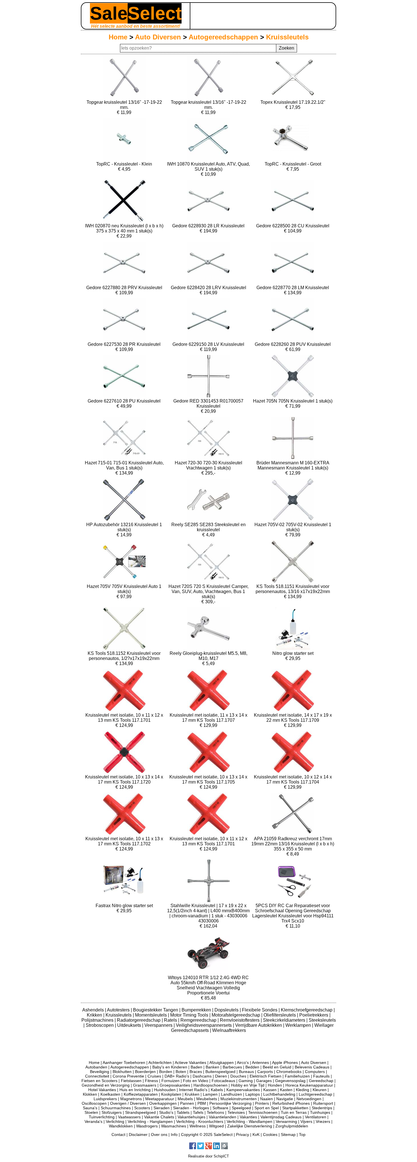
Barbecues (232, 1067)
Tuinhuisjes (320, 1112)
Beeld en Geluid (277, 1067)
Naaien (266, 1099)
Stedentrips (322, 1108)
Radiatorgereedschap (139, 1020)
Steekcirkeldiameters (284, 1020)
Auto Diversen (158, 37)
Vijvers (306, 1121)
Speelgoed (241, 1108)
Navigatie (284, 1099)
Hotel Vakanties (102, 1089)
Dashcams (202, 1076)
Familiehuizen (297, 1076)
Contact (118, 1134)
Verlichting (115, 1121)
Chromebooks (289, 1071)
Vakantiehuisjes (191, 1117)
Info (174, 1134)
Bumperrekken (197, 1010)
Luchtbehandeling (279, 1094)
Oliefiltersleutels (280, 1015)
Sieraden (161, 1108)
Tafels (198, 1112)
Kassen (270, 1089)
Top (302, 1134)
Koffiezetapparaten (141, 1094)
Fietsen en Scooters (99, 1080)
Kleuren (320, 1089)
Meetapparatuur (159, 1099)
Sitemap (288, 1134)
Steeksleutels (322, 1020)
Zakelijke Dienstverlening (249, 1126)
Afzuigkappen (221, 1062)
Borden (165, 1071)
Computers (315, 1071)
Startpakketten (295, 1108)
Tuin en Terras (294, 1112)
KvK (256, 1134)
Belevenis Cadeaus (312, 1067)
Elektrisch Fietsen (265, 1076)
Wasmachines (173, 1126)
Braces (195, 1071)
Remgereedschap (199, 1020)
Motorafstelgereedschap (236, 1015)
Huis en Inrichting (135, 1089)
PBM (201, 1103)
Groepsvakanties (175, 1085)
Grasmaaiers (144, 1085)
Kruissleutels (287, 37)
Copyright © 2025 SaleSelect (207, 1134)
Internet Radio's (193, 1089)
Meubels (185, 1099)
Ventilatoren (315, 1117)
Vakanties (248, 1117)
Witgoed (216, 1126)
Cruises (154, 1076)
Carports (265, 1071)
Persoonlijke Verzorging (230, 1103)
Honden (275, 1085)
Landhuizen (231, 1094)
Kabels (217, 1089)
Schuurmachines (116, 1108)
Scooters (142, 1108)
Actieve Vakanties (190, 1062)
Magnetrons (131, 1099)
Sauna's (90, 1108)
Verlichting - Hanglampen (150, 1121)
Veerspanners (159, 1025)
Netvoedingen (308, 1099)
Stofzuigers (112, 1112)
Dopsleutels (227, 1010)
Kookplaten (171, 1094)
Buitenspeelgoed (220, 1071)
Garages (264, 1080)
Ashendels (93, 1010)
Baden (196, 1067)
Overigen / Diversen (128, 1103)
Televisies (236, 1112)
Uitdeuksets (129, 1025)
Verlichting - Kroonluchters (199, 1121)
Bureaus (246, 1071)
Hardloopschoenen (210, 1085)
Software (220, 1108)
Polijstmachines (98, 1020)
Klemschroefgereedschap (307, 1010)
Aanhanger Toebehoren (124, 1062)
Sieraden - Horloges (191, 1108)
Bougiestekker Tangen (156, 1010)
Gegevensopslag (290, 1080)
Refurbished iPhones (291, 1103)
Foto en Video (195, 1080)
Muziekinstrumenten (238, 1099)
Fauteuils (321, 1076)
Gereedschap (321, 1080)
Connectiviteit (97, 1076)
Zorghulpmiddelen (291, 1126)
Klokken (90, 1094)
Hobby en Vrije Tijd (247, 1085)
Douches (238, 1076)
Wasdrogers (147, 1126)
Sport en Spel (266, 1108)
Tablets (183, 1112)
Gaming (246, 1080)
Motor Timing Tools (189, 1015)
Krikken (95, 1015)
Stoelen (91, 1112)
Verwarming (286, 1121)
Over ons (159, 1134)
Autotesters (119, 1010)
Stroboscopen (100, 1025)
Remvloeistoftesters (240, 1020)
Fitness (151, 1080)
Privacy (242, 1134)
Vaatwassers (129, 1117)
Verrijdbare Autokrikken (259, 1025)
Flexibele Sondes (260, 1010)
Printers (262, 1103)
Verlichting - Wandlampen (249, 1121)
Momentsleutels (151, 1015)
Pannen (187, 1103)
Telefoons (215, 1112)
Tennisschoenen (262, 1112)
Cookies (270, 1134)
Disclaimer (138, 1134)
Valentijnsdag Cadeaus (281, 1117)
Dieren (221, 1076)
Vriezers (323, 1121)
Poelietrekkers (314, 1015)
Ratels (171, 1020)
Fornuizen (170, 1080)
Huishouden (165, 1089)
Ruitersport (323, 1103)
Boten (181, 1071)
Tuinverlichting (102, 1117)
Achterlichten (160, 1062)
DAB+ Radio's (177, 1076)
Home (118, 37)
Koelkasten (110, 1094)
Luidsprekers (105, 1099)
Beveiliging (99, 1071)
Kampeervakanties (243, 1089)
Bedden (252, 1067)
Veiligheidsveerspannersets (204, 1025)
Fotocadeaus (223, 1080)
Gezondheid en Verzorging (106, 1085)
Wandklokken (121, 1126)
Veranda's (93, 1121)
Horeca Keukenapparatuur (309, 1085)
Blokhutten (122, 1071)
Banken (212, 1067)
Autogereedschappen (223, 37)
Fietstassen (131, 1080)
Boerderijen (145, 1071)
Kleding (302, 1089)
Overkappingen (163, 1103)
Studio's (166, 1112)
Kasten (286, 1089)
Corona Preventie (128, 1076)
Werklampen (298, 1025)
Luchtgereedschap (315, 1094)
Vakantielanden (222, 1117)
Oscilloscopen (94, 1103)
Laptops (252, 1094)
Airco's (243, 1062)
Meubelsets (206, 1099)
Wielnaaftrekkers (229, 1030)
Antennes (260, 1062)
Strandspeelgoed (140, 1112)
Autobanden (96, 1067)
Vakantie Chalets (159, 1117)
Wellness (197, 1126)
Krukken (192, 1094)
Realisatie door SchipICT (208, 1156)
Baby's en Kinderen (169, 1067)
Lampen (210, 1094)
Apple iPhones (285, 1062)
